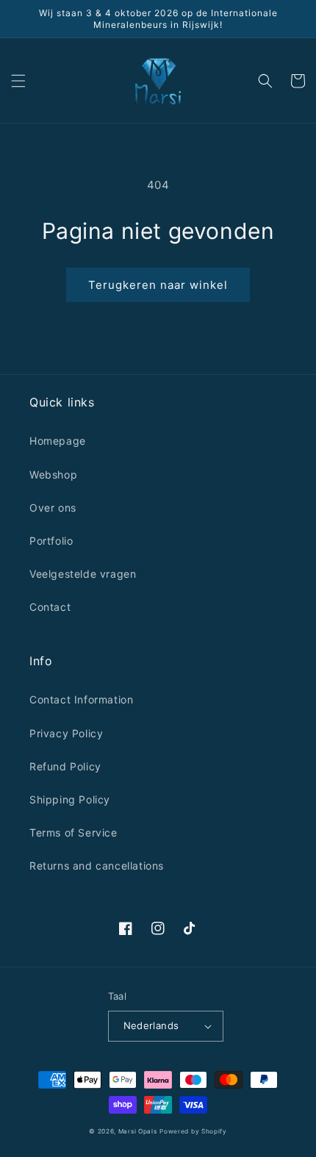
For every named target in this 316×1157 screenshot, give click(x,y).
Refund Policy (65, 766)
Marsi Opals (137, 1131)
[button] (18, 81)
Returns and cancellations (96, 865)
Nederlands (151, 1025)
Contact (50, 607)
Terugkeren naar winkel (158, 285)
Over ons (52, 507)
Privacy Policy (66, 733)
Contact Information (81, 699)
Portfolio (51, 540)
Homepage (57, 440)
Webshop (53, 474)
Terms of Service (73, 832)
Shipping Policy (69, 799)
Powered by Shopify (193, 1131)
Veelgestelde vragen (82, 573)
